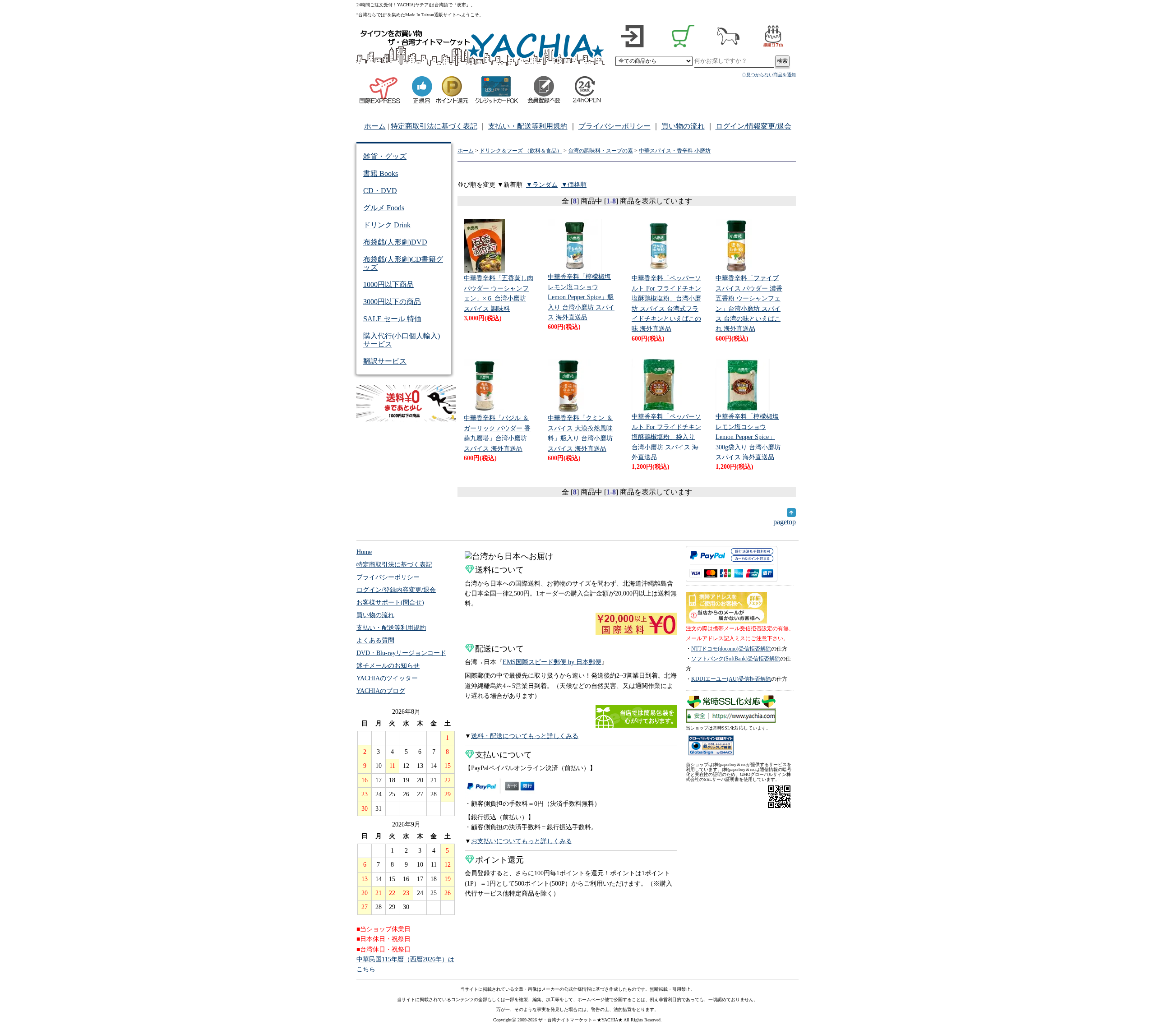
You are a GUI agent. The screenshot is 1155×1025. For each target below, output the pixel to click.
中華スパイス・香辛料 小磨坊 (675, 151)
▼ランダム (542, 184)
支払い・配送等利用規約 (528, 126)
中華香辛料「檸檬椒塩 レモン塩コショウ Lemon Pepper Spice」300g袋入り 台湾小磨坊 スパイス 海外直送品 (748, 437)
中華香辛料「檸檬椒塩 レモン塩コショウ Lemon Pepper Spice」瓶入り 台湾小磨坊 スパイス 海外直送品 (581, 297)
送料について (499, 569)
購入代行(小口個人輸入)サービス (401, 340)
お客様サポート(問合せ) (390, 602)
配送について (499, 648)
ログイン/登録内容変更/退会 (396, 589)
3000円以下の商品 (392, 301)
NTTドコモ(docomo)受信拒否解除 (731, 649)
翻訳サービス (385, 361)
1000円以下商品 (388, 284)
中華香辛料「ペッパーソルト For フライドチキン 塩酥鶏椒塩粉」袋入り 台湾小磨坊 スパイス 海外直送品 (666, 437)
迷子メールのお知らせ (388, 665)
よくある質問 (375, 640)
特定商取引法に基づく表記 (434, 126)
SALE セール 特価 (392, 319)
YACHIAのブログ (380, 691)
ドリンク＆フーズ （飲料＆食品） (521, 151)
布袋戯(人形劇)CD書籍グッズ (403, 263)
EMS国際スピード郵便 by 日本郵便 (552, 662)
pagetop (784, 522)
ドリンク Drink (387, 225)
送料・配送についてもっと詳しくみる (524, 736)
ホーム (375, 126)
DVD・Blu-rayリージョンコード (401, 653)
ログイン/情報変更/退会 (753, 126)
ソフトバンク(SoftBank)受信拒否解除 (735, 659)
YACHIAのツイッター (387, 678)
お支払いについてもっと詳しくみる (521, 841)
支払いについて (503, 754)
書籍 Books (380, 173)
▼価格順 (574, 184)
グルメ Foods (383, 208)
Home (364, 552)
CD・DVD (380, 190)
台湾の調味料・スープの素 (600, 151)
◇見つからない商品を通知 (769, 74)
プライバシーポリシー (614, 126)
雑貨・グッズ (385, 156)
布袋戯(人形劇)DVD (395, 242)
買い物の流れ (683, 126)
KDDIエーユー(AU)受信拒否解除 (731, 679)
